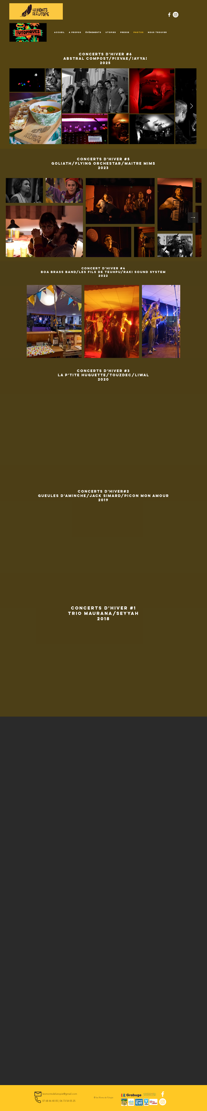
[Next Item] (191, 106)
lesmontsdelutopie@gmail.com (59, 1093)
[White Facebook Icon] (169, 14)
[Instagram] (175, 14)
